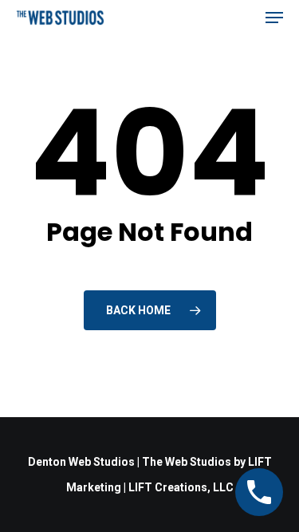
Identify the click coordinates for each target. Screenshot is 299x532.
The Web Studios (186, 461)
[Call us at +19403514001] (259, 492)
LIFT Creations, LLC (181, 487)
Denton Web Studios (81, 461)
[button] (274, 18)
